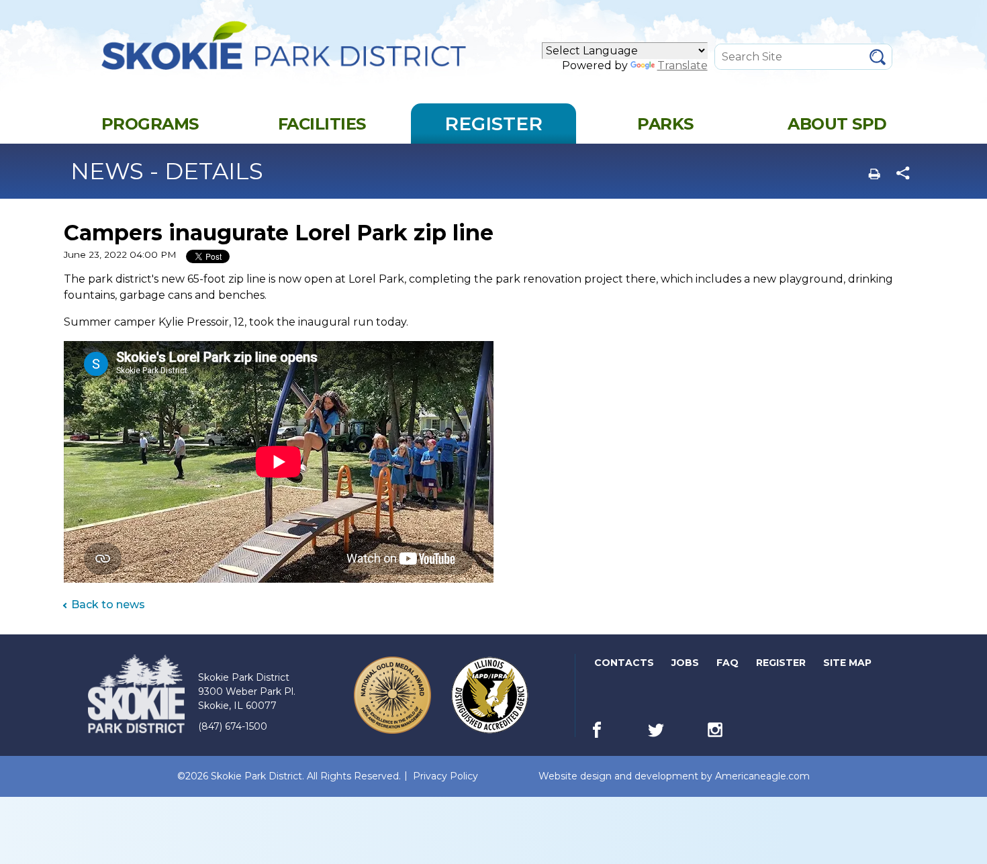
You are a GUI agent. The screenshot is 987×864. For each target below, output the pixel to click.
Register (782, 665)
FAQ (727, 663)
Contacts (624, 663)
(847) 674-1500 (232, 726)
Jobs (686, 665)
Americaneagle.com (762, 776)
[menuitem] (149, 123)
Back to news (108, 604)
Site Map (847, 663)
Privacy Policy (445, 776)
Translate (682, 65)
